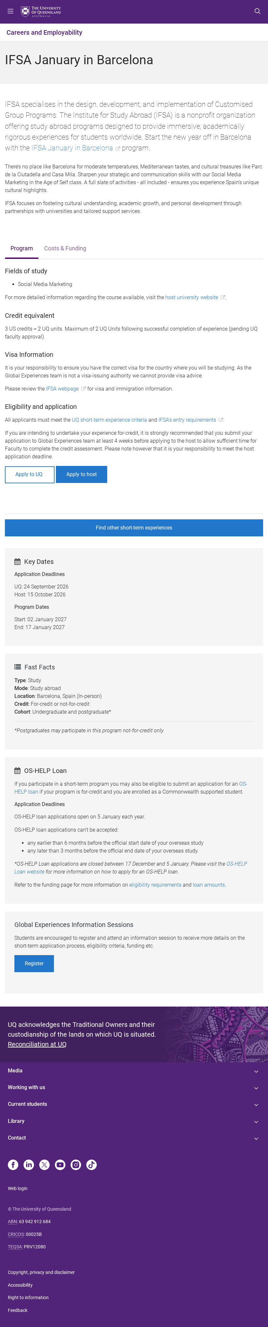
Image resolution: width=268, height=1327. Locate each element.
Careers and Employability (44, 32)
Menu (10, 12)
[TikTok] (91, 1165)
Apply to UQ (29, 474)
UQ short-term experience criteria (109, 420)
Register (34, 963)
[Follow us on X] (44, 1165)
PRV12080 (35, 1246)
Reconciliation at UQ (37, 1044)
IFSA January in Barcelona (72, 148)
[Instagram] (76, 1165)
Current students (27, 1104)
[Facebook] (13, 1165)
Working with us (26, 1087)
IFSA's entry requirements (187, 420)
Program (21, 248)
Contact (17, 1138)
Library (16, 1121)
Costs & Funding (65, 248)
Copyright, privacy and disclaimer (41, 1272)
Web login (17, 1188)
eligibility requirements (155, 885)
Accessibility (20, 1285)
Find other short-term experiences (134, 528)
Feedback (17, 1310)
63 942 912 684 (35, 1221)
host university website (191, 297)
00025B (34, 1234)
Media (15, 1070)
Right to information (28, 1297)
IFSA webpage (62, 389)
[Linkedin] (29, 1165)
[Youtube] (60, 1165)
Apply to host (81, 474)
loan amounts (209, 885)
